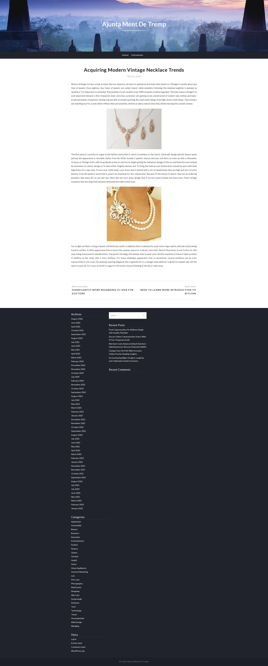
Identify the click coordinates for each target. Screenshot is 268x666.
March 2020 (76, 500)
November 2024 (78, 369)
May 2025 (75, 350)
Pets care (75, 579)
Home (73, 564)
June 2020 (75, 493)
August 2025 (77, 338)
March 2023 (76, 408)
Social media (76, 599)
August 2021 (77, 481)
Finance (74, 548)
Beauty (74, 529)
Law (73, 576)
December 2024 (78, 365)
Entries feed (76, 643)
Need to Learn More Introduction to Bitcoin (168, 291)
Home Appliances (78, 568)
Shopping (75, 591)
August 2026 (77, 319)
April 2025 (75, 353)
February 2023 (77, 411)
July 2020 (75, 489)
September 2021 (78, 477)
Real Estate (76, 587)
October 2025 (77, 330)
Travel (74, 614)
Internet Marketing (79, 572)
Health (74, 560)
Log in (73, 639)
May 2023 (75, 404)
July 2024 (75, 377)
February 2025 (77, 361)
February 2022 (77, 458)
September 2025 (78, 334)
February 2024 (77, 380)
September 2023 (78, 392)
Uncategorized (77, 618)
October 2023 (77, 388)
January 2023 (77, 415)
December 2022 (78, 419)
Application (76, 521)
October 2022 (77, 427)
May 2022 (75, 446)
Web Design (76, 622)
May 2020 (75, 497)
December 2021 (78, 466)
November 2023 (78, 384)
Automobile (76, 525)
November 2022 (78, 423)
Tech (73, 606)
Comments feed (78, 647)
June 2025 (75, 346)
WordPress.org (77, 651)
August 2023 (77, 396)
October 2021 (77, 473)
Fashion (74, 545)
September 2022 (78, 431)
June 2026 (75, 322)
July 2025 (75, 342)
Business (75, 533)
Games (74, 552)
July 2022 (75, 438)
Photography (77, 583)
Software (75, 603)
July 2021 (75, 485)
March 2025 (76, 357)
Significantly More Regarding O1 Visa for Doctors (103, 291)
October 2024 (77, 373)
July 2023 (75, 400)
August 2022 (77, 435)
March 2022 (76, 454)
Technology (76, 610)
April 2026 (75, 326)
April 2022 (75, 450)
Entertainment (137, 55)
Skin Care (75, 595)
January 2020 (77, 508)
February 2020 (77, 504)
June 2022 (75, 442)
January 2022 (77, 462)
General (125, 55)
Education (75, 537)
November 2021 (78, 469)
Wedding (75, 626)
